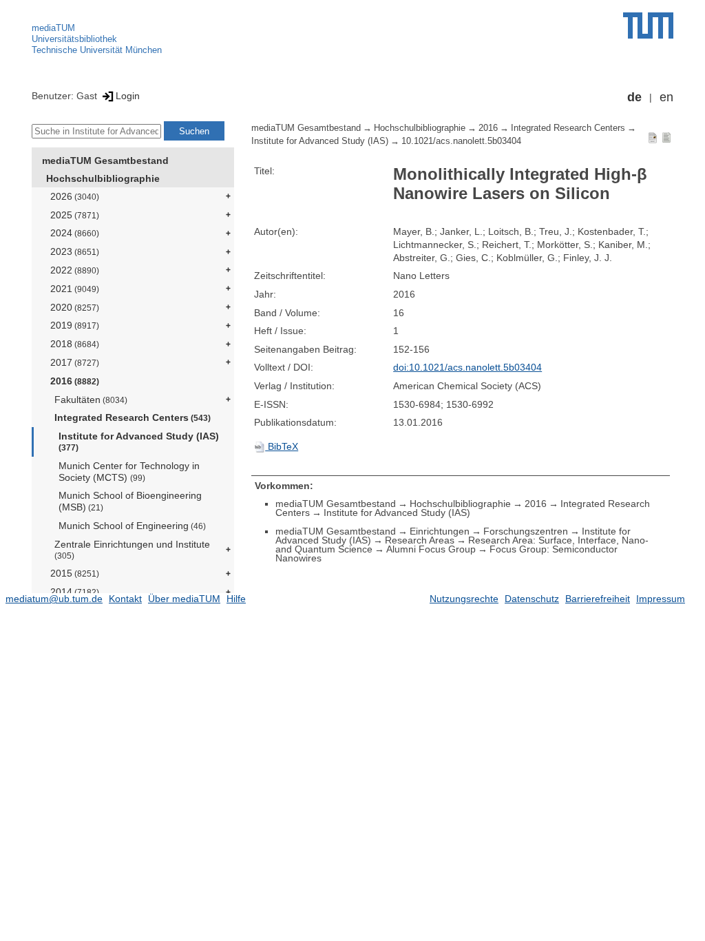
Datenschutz (532, 598)
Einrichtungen (440, 531)
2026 (74, 196)
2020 (74, 307)
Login (128, 95)
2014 (74, 591)
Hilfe (236, 598)
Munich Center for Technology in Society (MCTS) (129, 471)
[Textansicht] (666, 137)
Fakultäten (90, 399)
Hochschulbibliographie (103, 178)
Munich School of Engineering (132, 525)
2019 (74, 325)
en (666, 97)
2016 (74, 380)
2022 (74, 270)
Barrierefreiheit (597, 598)
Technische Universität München (97, 50)
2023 (74, 251)
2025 (74, 214)
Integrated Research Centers (132, 417)
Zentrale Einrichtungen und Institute (132, 549)
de (634, 97)
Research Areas (419, 540)
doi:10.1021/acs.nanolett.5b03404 (467, 367)
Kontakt (125, 598)
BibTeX (281, 446)
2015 (74, 573)
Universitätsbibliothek (74, 39)
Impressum (660, 598)
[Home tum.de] (648, 25)
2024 (74, 232)
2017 (74, 362)
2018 (74, 343)
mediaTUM (53, 28)
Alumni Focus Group (431, 549)
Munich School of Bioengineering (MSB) (130, 501)
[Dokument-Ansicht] (653, 137)
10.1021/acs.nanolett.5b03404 (461, 141)
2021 (74, 288)
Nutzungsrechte (464, 598)
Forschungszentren (525, 531)
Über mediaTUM (184, 598)
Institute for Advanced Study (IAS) (139, 441)
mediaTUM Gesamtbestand (105, 160)
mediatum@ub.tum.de (54, 598)
